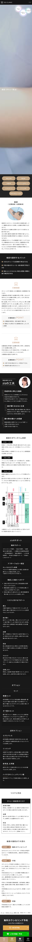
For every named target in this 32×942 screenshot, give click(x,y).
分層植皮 (23, 178)
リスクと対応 (23, 188)
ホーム (2, 912)
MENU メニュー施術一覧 (12, 912)
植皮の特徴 (9, 178)
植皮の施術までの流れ (16, 193)
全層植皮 (9, 183)
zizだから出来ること (23, 183)
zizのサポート (8, 188)
